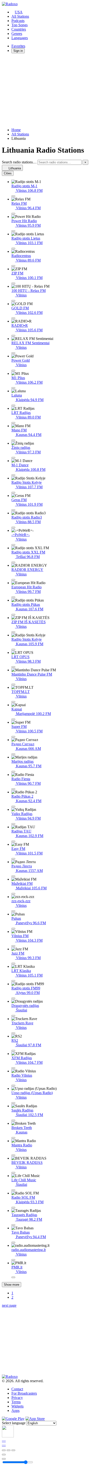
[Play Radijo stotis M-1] (13, 196)
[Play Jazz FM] (13, 963)
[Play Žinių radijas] (13, 457)
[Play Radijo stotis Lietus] (13, 248)
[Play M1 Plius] (13, 388)
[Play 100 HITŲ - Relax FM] (13, 300)
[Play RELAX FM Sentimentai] (13, 353)
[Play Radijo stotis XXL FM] (13, 562)
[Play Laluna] (13, 405)
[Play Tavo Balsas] (13, 1242)
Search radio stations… (19, 162)
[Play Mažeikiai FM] (13, 893)
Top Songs (19, 25)
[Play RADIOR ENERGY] (13, 579)
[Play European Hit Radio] (13, 597)
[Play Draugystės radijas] (13, 1015)
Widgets (17, 1406)
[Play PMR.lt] (13, 1277)
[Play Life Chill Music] (13, 1190)
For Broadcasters (24, 1393)
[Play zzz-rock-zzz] (13, 911)
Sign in (18, 51)
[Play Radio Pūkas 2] (13, 806)
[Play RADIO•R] (13, 335)
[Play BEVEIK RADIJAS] (13, 1172)
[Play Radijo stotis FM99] (13, 998)
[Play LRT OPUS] (13, 667)
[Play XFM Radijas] (13, 1068)
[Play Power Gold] (13, 370)
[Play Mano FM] (13, 440)
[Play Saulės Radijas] (13, 1120)
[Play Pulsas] (13, 928)
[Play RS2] (13, 1050)
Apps (15, 1410)
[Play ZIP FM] (13, 283)
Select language (13, 1423)
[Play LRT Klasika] (13, 981)
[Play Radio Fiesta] (13, 789)
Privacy (17, 1398)
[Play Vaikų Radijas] (13, 824)
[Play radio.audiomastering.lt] (13, 1260)
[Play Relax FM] (13, 213)
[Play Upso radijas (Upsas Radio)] (13, 1103)
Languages (19, 38)
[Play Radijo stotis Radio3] (13, 527)
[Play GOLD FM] (13, 318)
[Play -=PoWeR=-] (13, 545)
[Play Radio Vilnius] (13, 1085)
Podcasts (17, 21)
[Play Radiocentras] (13, 266)
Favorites (18, 46)
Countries (18, 29)
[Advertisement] (49, 90)
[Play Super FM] (13, 736)
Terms (16, 1402)
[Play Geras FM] (13, 510)
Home (16, 130)
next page (9, 1305)
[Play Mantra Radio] (13, 1155)
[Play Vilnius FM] (13, 946)
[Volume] (4, 1459)
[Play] (8, 1450)
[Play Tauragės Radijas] (13, 1225)
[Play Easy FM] (13, 859)
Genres (16, 34)
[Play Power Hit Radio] (13, 231)
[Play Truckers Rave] (13, 1033)
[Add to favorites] (4, 1454)
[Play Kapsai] (13, 719)
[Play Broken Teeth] (13, 1138)
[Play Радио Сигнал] (13, 754)
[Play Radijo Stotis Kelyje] (13, 492)
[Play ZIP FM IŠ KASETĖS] (13, 632)
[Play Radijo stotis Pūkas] (13, 614)
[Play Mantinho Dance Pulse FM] (13, 684)
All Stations (20, 16)
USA (19, 12)
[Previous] (4, 1450)
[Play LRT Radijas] (13, 423)
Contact (17, 1389)
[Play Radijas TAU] (13, 841)
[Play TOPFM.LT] (13, 702)
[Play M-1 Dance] (13, 475)
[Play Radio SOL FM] (13, 1207)
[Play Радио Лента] (13, 876)
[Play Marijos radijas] (13, 771)
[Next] (13, 1450)
